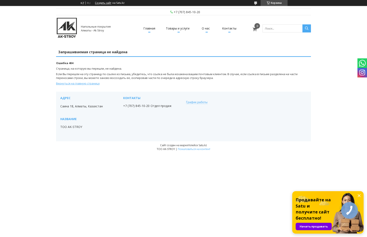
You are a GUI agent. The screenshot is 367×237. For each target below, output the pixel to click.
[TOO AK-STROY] (66, 28)
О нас (206, 28)
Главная (149, 28)
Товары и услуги (177, 28)
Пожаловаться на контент (194, 149)
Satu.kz (203, 145)
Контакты (229, 28)
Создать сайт (103, 2)
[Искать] (306, 28)
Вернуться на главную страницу (78, 83)
